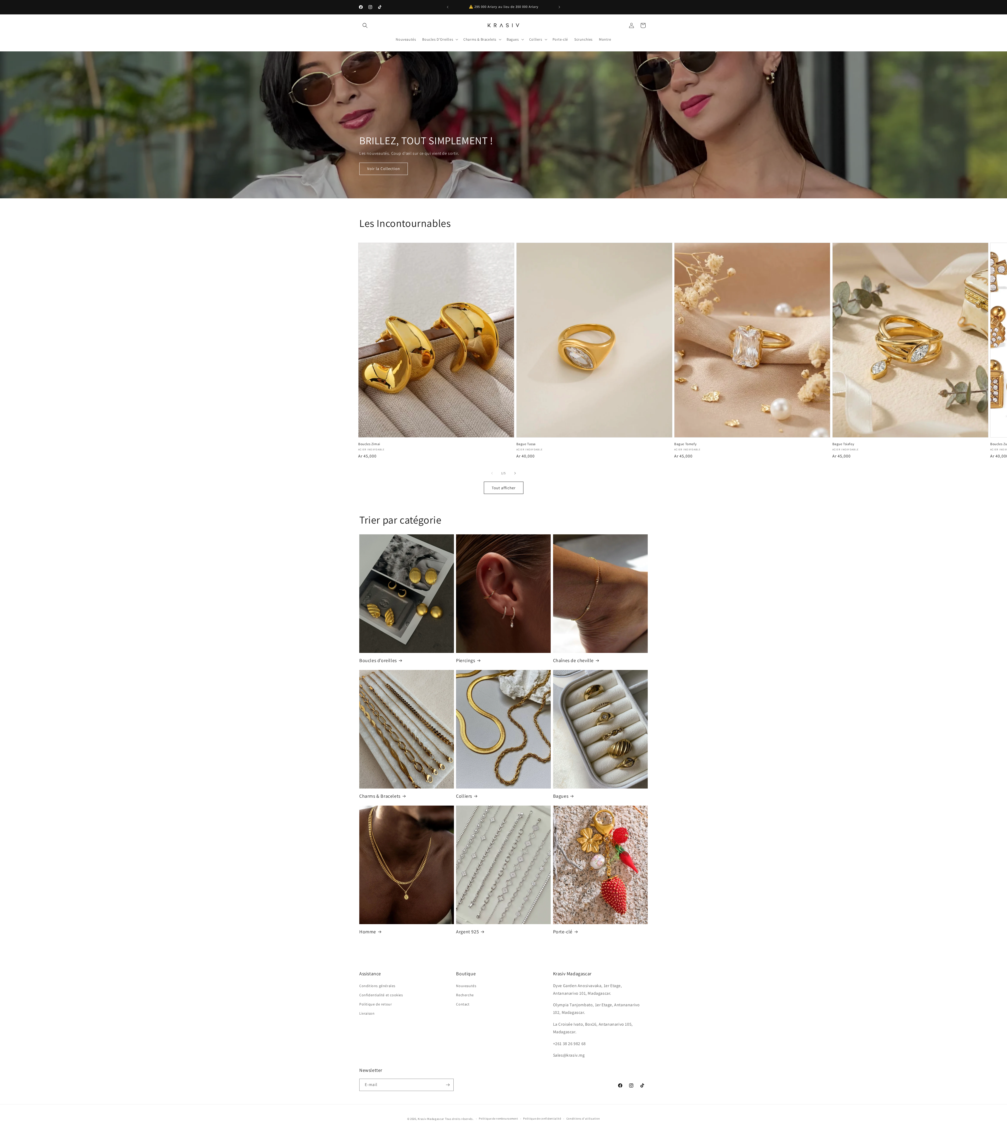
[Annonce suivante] (559, 7)
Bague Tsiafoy (843, 444)
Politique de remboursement (498, 1118)
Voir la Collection (383, 168)
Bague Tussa (526, 444)
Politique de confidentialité (542, 1118)
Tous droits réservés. (459, 1119)
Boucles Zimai (369, 444)
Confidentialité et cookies (381, 995)
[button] (365, 25)
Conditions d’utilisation (583, 1118)
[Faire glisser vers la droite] (515, 473)
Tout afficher (504, 487)
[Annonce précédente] (447, 7)
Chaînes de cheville (573, 660)
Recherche (465, 995)
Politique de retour (375, 1004)
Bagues (561, 796)
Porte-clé (562, 932)
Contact (462, 1004)
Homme (367, 932)
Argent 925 (467, 932)
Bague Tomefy (685, 444)
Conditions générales (377, 985)
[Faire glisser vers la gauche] (492, 473)
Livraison (366, 1013)
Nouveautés (466, 985)
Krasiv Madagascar (431, 1119)
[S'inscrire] (447, 1085)
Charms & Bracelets (379, 796)
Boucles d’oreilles (378, 660)
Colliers (464, 796)
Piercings (465, 660)
